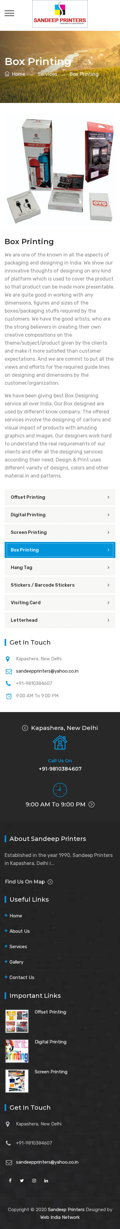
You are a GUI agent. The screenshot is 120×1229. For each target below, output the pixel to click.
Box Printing (83, 74)
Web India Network (60, 1217)
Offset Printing (28, 497)
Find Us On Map (25, 882)
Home (17, 74)
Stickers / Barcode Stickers (43, 585)
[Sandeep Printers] (60, 13)
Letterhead (24, 620)
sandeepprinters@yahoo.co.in (47, 671)
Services (47, 74)
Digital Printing (28, 515)
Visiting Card (26, 602)
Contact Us (22, 977)
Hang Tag (21, 567)
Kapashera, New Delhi (64, 727)
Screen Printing (29, 532)
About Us (20, 931)
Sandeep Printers (66, 1209)
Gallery (16, 962)
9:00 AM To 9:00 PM (56, 804)
